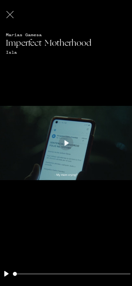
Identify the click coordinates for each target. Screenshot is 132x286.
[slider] (71, 274)
